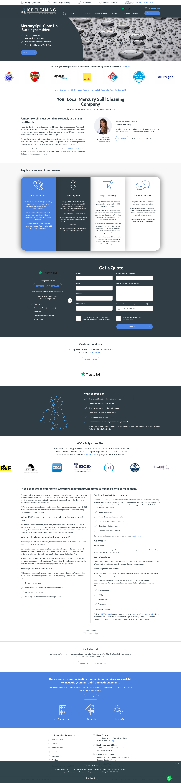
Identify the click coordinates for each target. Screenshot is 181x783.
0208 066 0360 (154, 8)
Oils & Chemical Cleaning (80, 90)
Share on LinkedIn (96, 634)
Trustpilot (96, 352)
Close (174, 764)
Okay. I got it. (90, 778)
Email (78, 283)
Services (73, 13)
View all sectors (90, 697)
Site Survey (87, 13)
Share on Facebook (84, 634)
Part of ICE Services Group (144, 2)
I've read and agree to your (133, 318)
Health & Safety (101, 13)
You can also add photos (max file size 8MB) (132, 304)
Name (78, 273)
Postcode (79, 304)
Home (64, 13)
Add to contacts (104, 141)
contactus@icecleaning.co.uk (37, 151)
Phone (78, 293)
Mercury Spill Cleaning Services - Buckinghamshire (108, 90)
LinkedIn (55, 752)
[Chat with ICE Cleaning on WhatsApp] (169, 778)
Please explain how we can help (127, 283)
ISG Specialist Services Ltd (38, 11)
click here (137, 536)
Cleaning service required (125, 273)
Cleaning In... (64, 90)
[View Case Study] (22, 77)
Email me (147, 138)
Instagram (55, 756)
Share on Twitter (90, 634)
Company (113, 13)
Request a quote (133, 326)
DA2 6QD (111, 741)
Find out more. (112, 772)
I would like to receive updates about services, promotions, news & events (96, 318)
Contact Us (56, 743)
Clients (127, 13)
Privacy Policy (128, 320)
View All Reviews (90, 359)
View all (126, 66)
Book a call (122, 138)
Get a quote (151, 13)
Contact (136, 13)
